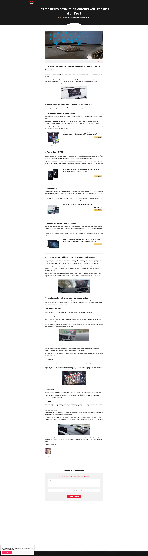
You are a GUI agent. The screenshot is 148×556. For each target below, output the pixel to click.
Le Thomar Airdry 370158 (54, 152)
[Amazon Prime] (100, 173)
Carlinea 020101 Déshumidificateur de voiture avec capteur (77, 204)
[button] (32, 546)
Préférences (28, 552)
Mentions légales (83, 553)
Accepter (7, 552)
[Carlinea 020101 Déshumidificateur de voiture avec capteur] (53, 209)
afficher (51, 69)
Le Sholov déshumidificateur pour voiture (60, 113)
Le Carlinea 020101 (51, 189)
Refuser (17, 552)
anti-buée (65, 73)
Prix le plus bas (98, 137)
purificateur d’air (75, 273)
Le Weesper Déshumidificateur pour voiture (61, 224)
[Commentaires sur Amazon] (53, 145)
